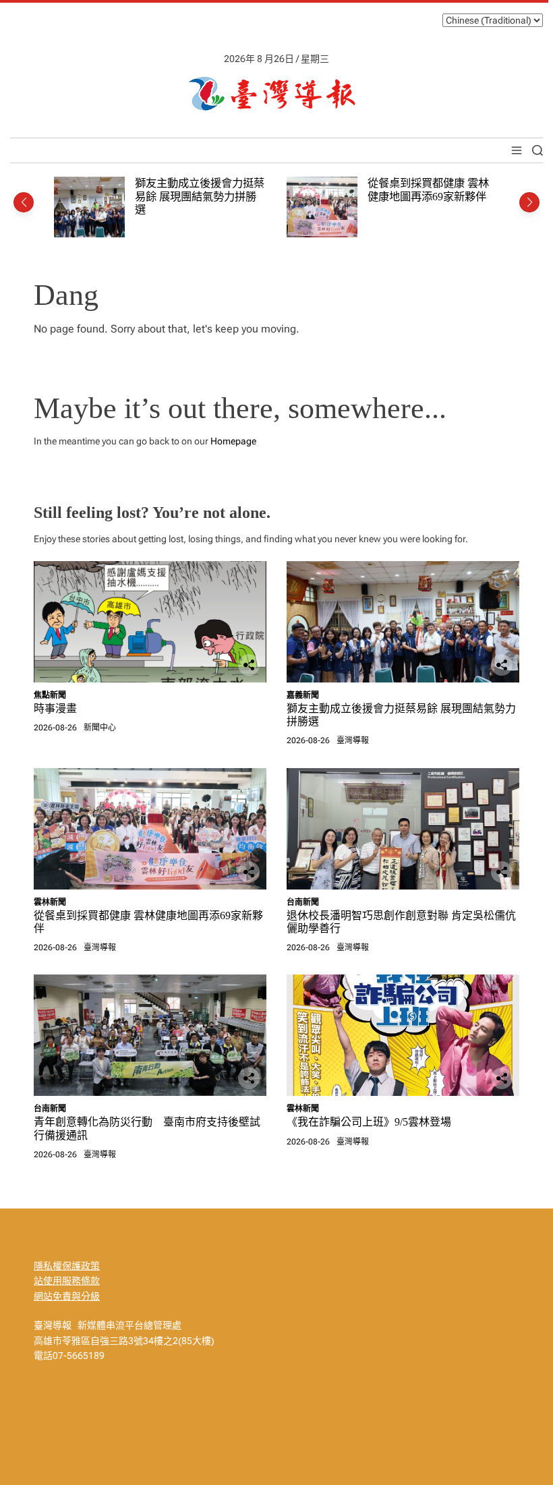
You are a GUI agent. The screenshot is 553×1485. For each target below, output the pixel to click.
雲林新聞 (50, 902)
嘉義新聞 (303, 695)
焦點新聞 (50, 695)
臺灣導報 (353, 740)
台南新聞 (303, 902)
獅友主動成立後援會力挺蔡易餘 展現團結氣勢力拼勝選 (199, 196)
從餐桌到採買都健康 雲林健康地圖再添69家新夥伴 (428, 190)
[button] (23, 202)
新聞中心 (100, 727)
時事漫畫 (55, 708)
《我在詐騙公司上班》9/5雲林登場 (369, 1122)
